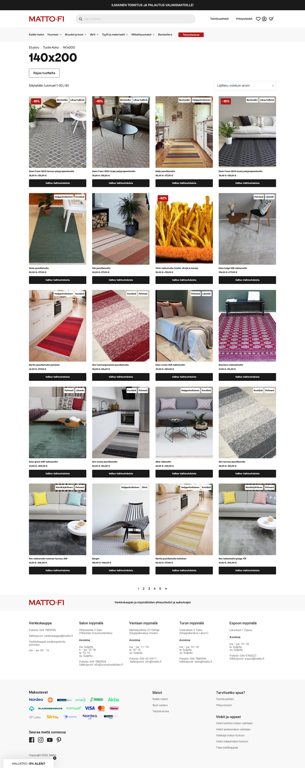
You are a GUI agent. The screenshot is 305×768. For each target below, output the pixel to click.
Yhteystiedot (244, 19)
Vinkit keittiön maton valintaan (234, 723)
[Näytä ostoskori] (271, 19)
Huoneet (52, 34)
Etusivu (34, 47)
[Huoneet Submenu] (61, 35)
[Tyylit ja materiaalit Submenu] (128, 35)
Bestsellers (165, 34)
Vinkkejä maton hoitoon (230, 735)
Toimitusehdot (219, 19)
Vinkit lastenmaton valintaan (233, 729)
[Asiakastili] (264, 19)
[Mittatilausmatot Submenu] (154, 35)
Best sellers (160, 705)
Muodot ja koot (74, 34)
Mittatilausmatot (141, 34)
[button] (29, 763)
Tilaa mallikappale (227, 747)
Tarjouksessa (160, 711)
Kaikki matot (36, 34)
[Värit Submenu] (98, 35)
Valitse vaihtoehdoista (58, 183)
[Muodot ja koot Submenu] (86, 35)
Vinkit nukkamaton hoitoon (232, 741)
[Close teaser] (54, 758)
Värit (92, 34)
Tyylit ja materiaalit (113, 34)
